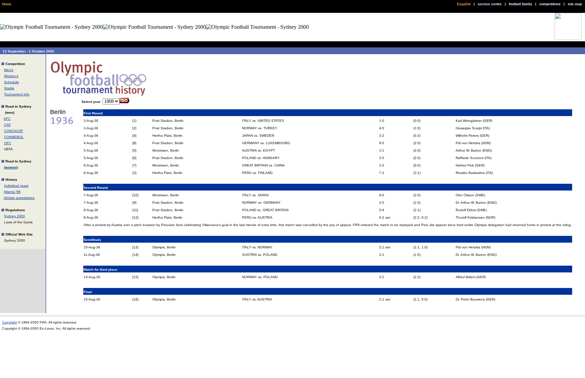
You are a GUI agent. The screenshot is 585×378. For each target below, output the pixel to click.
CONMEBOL (14, 137)
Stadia (9, 88)
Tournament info (16, 94)
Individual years (16, 185)
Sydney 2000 (14, 216)
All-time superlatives (19, 198)
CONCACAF (13, 131)
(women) (11, 167)
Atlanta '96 (12, 192)
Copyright (9, 322)
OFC (7, 143)
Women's (11, 76)
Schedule (11, 82)
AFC (7, 118)
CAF (7, 125)
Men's (8, 70)
